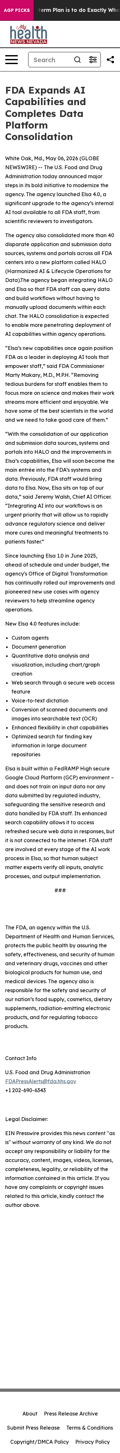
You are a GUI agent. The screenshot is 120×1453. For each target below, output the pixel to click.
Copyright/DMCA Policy (39, 1442)
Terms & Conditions (89, 1427)
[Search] (77, 59)
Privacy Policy (92, 1442)
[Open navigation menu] (11, 59)
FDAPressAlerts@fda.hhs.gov (40, 1081)
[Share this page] (110, 59)
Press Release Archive (71, 1413)
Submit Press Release (33, 1427)
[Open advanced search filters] (92, 59)
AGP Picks (17, 10)
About (29, 1413)
